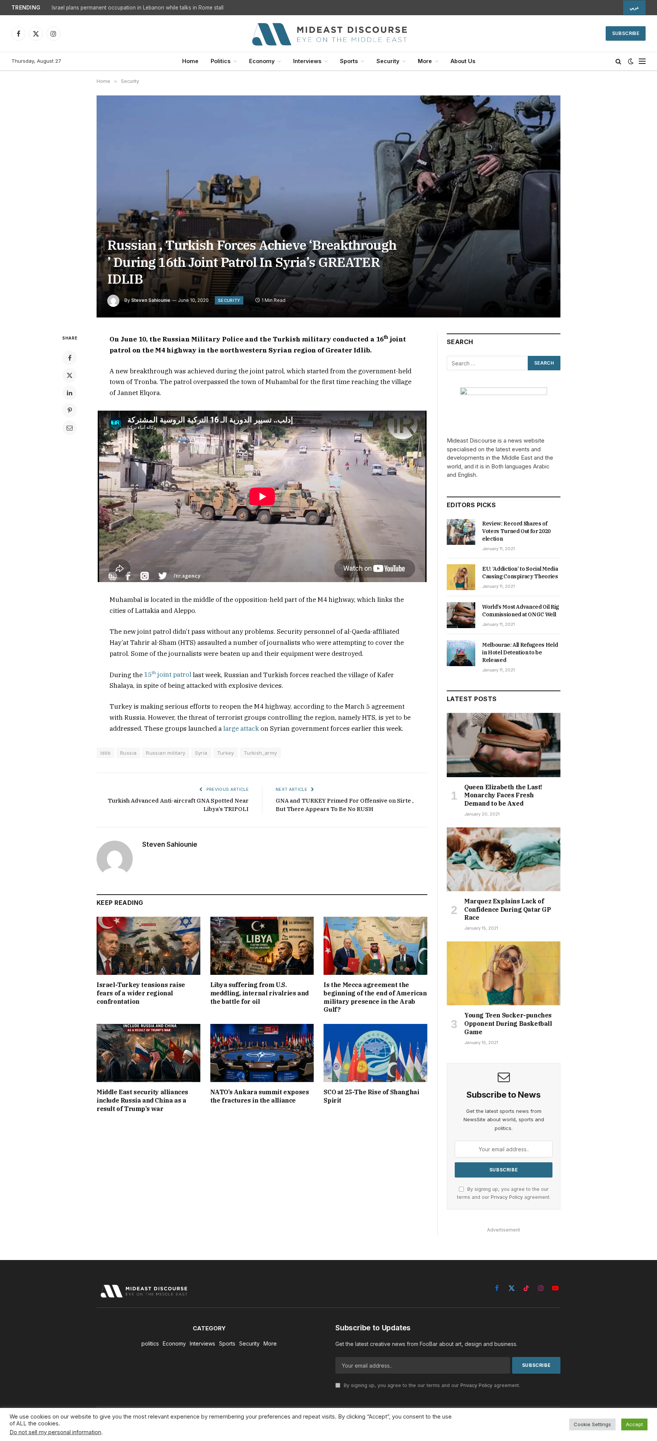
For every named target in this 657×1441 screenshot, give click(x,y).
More (425, 61)
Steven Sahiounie (150, 300)
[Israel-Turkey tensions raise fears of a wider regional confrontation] (148, 946)
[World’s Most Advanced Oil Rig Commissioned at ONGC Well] (461, 615)
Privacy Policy (507, 1197)
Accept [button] (634, 1424)
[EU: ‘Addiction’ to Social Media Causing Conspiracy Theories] (461, 577)
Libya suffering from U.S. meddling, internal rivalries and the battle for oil (259, 993)
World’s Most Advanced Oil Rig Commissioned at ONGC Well (520, 610)
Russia (128, 753)
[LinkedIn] (69, 393)
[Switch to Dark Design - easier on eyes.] (630, 61)
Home (190, 61)
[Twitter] (69, 375)
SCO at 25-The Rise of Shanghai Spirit (371, 1096)
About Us (463, 61)
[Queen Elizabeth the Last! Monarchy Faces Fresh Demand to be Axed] (503, 745)
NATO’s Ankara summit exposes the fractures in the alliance (259, 1096)
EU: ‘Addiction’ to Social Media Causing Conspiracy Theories (520, 572)
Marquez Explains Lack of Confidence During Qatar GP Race (507, 909)
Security (387, 61)
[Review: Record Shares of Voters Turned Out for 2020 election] (461, 532)
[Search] (618, 61)
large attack (241, 728)
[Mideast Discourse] (328, 33)
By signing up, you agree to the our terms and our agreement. (431, 1385)
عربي (634, 7)
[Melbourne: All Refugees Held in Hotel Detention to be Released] (461, 653)
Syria (201, 753)
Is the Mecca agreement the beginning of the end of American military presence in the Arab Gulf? (375, 997)
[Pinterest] (69, 410)
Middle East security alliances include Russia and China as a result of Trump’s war (142, 1100)
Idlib (105, 753)
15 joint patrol (167, 674)
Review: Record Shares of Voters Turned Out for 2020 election (516, 531)
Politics (220, 61)
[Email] (69, 428)
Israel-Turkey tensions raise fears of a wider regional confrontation (141, 993)
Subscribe (625, 33)
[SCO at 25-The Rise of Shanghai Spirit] (375, 1053)
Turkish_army (260, 753)
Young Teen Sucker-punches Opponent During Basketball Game (508, 1023)
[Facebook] (69, 358)
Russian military (165, 753)
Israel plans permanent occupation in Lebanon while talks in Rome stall (138, 8)
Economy (262, 61)
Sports (349, 61)
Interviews (307, 61)
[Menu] (642, 61)
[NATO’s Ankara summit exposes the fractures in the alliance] (262, 1053)
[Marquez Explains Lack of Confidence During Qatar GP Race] (503, 859)
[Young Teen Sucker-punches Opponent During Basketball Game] (503, 973)
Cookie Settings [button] (592, 1424)
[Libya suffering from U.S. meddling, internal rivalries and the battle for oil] (262, 946)
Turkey (225, 753)
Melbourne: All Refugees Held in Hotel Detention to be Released (520, 652)
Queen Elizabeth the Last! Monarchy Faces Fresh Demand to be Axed (503, 795)
